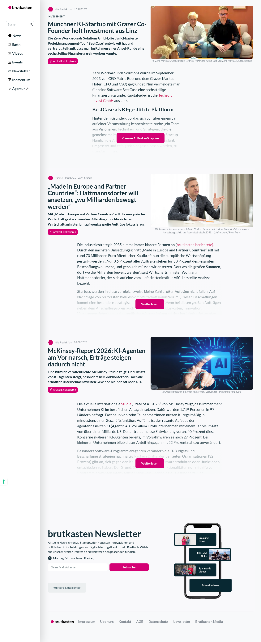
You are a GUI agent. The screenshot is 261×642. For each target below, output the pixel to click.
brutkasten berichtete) (195, 244)
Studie (126, 404)
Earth (15, 44)
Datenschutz (158, 621)
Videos (17, 53)
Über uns (107, 621)
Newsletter (20, 71)
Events (17, 62)
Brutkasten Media (209, 621)
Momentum (20, 80)
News (16, 36)
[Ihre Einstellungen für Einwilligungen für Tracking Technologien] (3, 481)
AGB (139, 621)
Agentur (18, 88)
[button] (63, 61)
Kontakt (125, 621)
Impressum (86, 621)
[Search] (31, 24)
